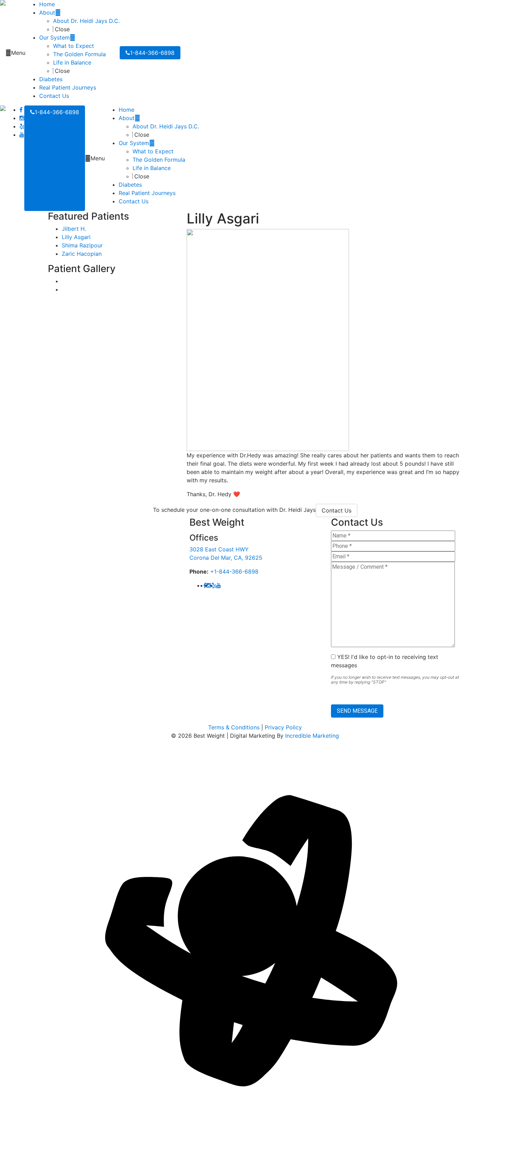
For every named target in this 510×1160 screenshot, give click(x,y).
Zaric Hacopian (82, 253)
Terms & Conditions (234, 727)
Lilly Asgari (76, 237)
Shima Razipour (82, 245)
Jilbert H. (74, 228)
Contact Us (336, 510)
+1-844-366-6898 (234, 571)
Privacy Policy (283, 727)
